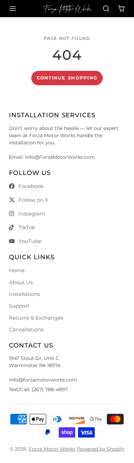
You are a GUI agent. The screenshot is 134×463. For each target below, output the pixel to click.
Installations (24, 294)
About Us (21, 282)
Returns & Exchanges (36, 318)
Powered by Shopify (101, 449)
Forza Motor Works (52, 449)
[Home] (67, 8)
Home (17, 270)
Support (19, 305)
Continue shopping (67, 77)
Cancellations (26, 329)
